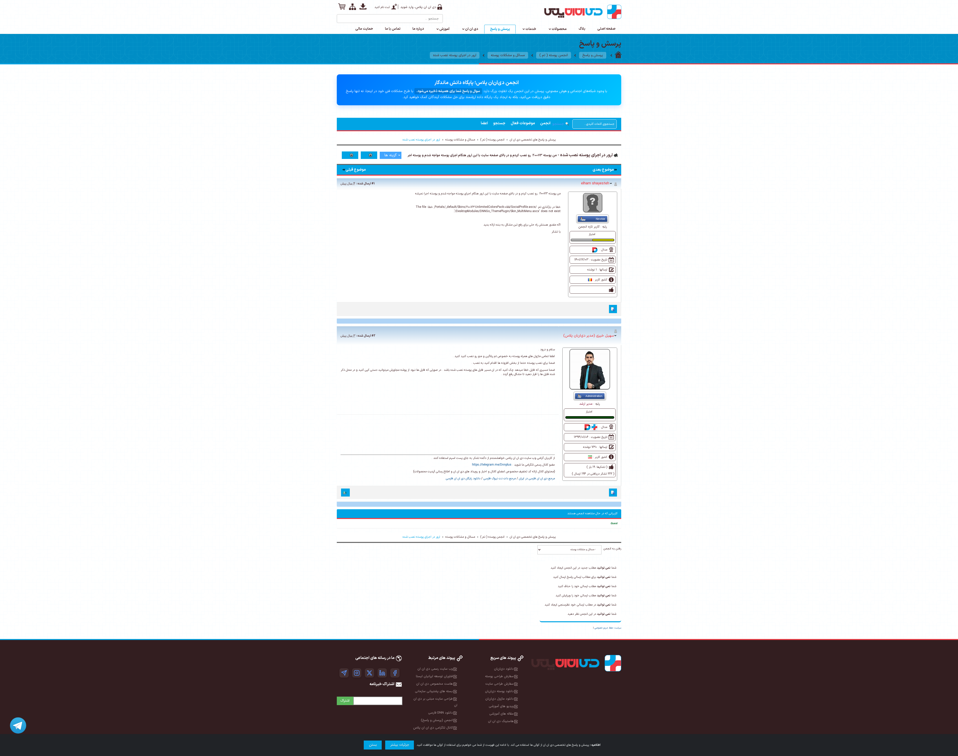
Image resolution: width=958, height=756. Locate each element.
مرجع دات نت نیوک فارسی (499, 478)
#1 (373, 183)
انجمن (545, 123)
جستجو (499, 123)
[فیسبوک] (394, 672)
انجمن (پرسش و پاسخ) (437, 720)
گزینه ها (390, 155)
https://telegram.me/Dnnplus (491, 465)
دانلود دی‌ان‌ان (504, 668)
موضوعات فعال (523, 123)
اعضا (484, 123)
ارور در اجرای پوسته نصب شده (454, 55)
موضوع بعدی (603, 169)
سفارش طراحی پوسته (499, 676)
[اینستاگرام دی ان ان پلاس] (356, 672)
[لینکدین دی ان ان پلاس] (382, 672)
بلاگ (582, 28)
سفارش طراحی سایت (499, 683)
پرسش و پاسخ (500, 29)
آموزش (444, 29)
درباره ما (418, 28)
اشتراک (345, 700)
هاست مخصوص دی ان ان (434, 683)
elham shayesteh (595, 183)
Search (341, 16)
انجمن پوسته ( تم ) (553, 55)
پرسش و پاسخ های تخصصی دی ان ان (533, 139)
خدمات (530, 29)
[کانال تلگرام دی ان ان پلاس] (344, 672)
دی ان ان (471, 29)
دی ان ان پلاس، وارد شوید (418, 7)
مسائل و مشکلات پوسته (508, 55)
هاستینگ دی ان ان (501, 721)
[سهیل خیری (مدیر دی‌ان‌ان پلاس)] (590, 369)
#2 (373, 336)
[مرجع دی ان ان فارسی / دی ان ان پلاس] (618, 55)
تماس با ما (392, 28)
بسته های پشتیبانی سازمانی (434, 691)
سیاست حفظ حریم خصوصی (608, 628)
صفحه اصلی (606, 28)
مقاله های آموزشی (501, 713)
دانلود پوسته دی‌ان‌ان (499, 691)
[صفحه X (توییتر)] (369, 672)
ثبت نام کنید (382, 7)
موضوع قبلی (356, 169)
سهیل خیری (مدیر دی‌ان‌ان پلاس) (588, 335)
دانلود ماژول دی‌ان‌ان (499, 698)
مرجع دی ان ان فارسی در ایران (537, 478)
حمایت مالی (364, 28)
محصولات (559, 29)
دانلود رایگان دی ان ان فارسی (463, 478)
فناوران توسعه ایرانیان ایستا (434, 676)
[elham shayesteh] (592, 202)
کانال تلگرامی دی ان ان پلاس (433, 727)
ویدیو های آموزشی (501, 706)
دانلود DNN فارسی (440, 712)
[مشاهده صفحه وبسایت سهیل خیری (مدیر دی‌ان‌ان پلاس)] (345, 493)
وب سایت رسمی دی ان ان (435, 668)
